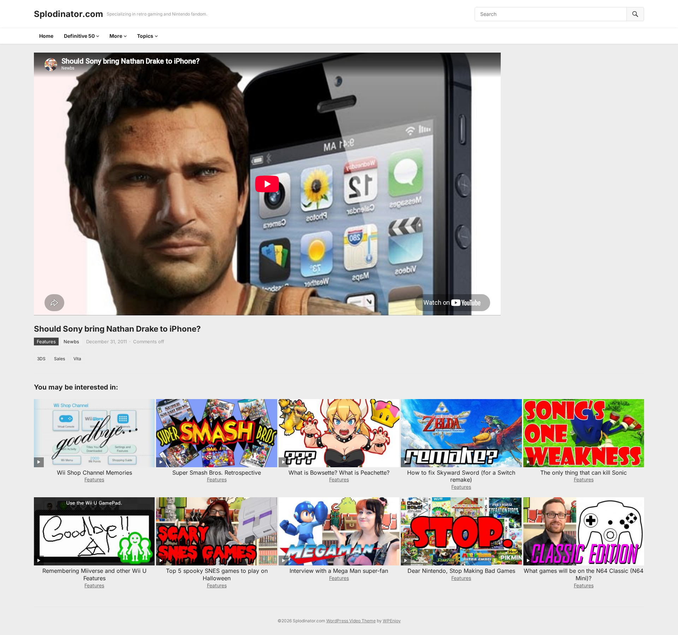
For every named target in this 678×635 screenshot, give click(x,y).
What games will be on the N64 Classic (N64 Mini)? (583, 574)
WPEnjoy (392, 620)
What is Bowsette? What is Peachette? (339, 472)
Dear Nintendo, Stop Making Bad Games (461, 570)
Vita (77, 358)
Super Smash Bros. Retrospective (216, 472)
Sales (59, 358)
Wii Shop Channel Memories (94, 472)
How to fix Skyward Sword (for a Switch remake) (461, 476)
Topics (145, 36)
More (115, 36)
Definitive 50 (79, 36)
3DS (41, 358)
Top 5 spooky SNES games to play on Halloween (217, 574)
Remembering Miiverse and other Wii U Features (94, 574)
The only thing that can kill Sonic (583, 472)
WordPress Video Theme (351, 620)
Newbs (71, 341)
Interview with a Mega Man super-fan (339, 570)
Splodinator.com (68, 14)
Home (46, 36)
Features (46, 341)
